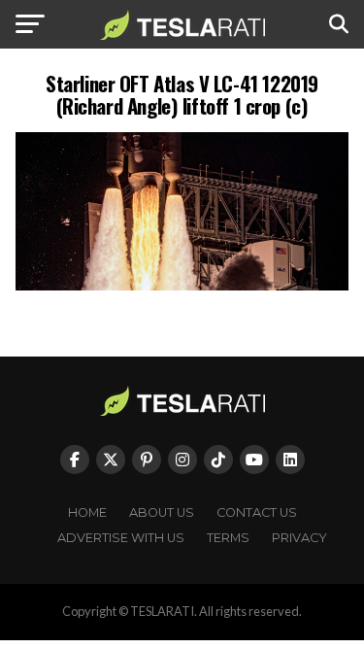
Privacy (299, 537)
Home (87, 512)
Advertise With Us (120, 537)
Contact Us (256, 512)
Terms (228, 537)
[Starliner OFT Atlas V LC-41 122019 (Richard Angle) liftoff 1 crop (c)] (182, 285)
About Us (161, 512)
